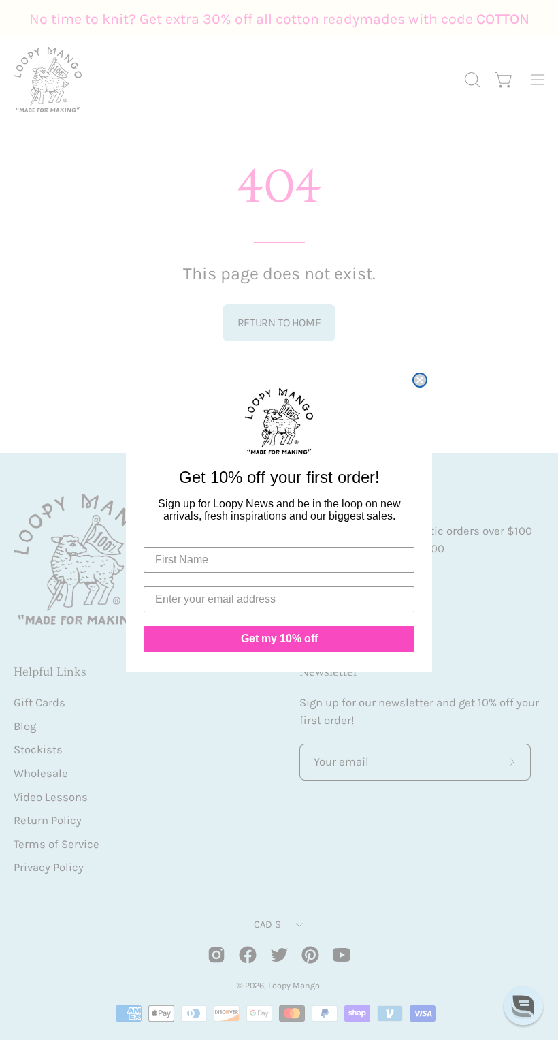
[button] (523, 1005)
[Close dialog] (420, 380)
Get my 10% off (279, 638)
